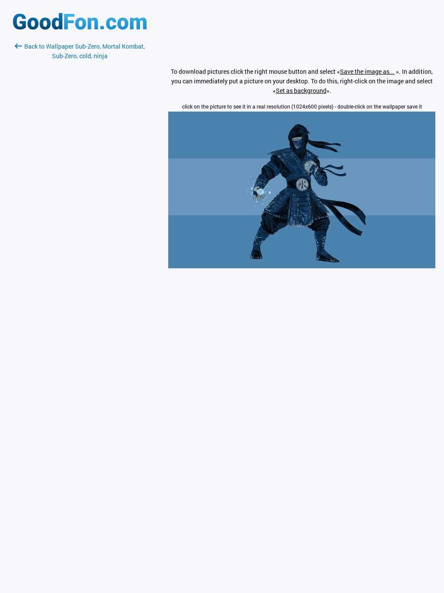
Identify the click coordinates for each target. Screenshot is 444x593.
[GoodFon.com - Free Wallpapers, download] (80, 27)
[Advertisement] (80, 163)
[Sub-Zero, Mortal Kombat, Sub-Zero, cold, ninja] (301, 266)
